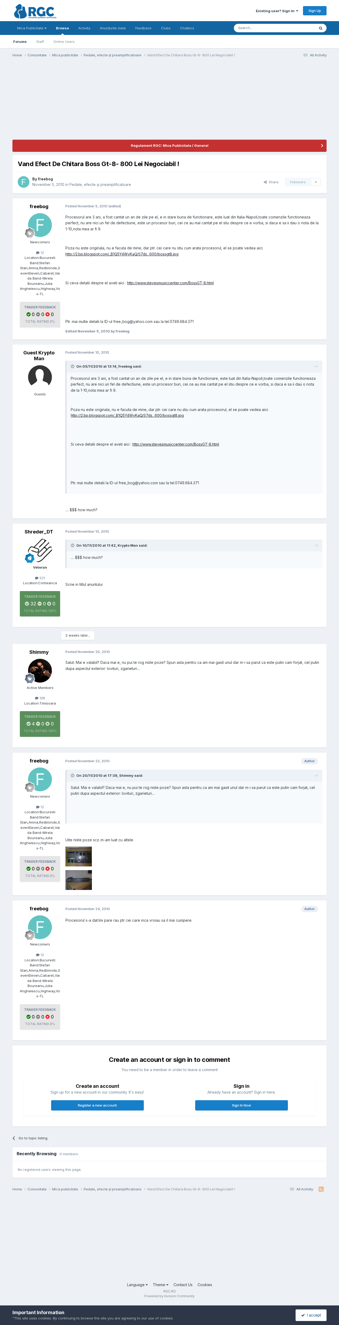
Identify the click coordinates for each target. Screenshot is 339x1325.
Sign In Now (241, 1105)
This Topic (299, 28)
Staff (40, 41)
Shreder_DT (39, 531)
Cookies (205, 1284)
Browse (62, 28)
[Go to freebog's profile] (23, 182)
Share (273, 182)
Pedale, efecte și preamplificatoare (100, 184)
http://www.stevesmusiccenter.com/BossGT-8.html (170, 283)
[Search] (321, 28)
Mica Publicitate (30, 28)
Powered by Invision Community (169, 1296)
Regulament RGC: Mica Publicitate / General (169, 145)
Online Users (64, 41)
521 (41, 578)
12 (41, 252)
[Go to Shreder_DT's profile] (40, 550)
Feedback (143, 28)
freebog (45, 179)
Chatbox (187, 28)
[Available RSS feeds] (321, 1189)
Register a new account (97, 1105)
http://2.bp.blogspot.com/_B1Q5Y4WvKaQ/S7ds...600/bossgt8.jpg (122, 254)
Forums (20, 41)
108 (41, 698)
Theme (159, 1284)
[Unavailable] (78, 856)
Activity (84, 28)
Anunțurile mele (113, 28)
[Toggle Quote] (73, 366)
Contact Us (183, 1284)
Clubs (166, 28)
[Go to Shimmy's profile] (40, 671)
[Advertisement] (108, 103)
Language (136, 1284)
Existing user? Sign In (276, 11)
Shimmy (39, 652)
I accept (313, 1315)
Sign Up (315, 10)
